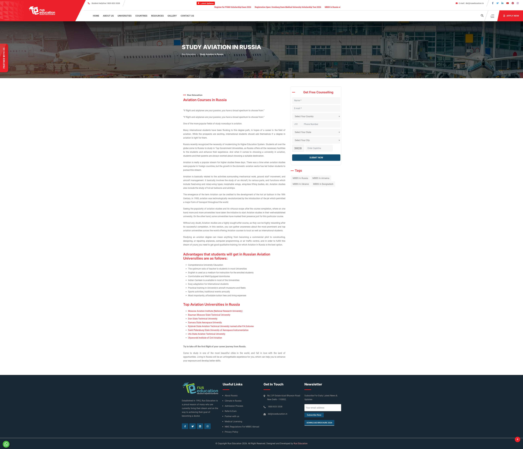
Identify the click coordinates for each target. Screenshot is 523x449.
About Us (108, 15)
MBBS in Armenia (320, 178)
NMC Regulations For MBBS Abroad (242, 426)
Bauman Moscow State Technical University (209, 315)
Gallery (172, 15)
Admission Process (234, 406)
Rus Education (301, 443)
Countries (141, 15)
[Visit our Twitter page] (497, 3)
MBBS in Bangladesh (323, 184)
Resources (157, 15)
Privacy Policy (231, 432)
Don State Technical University (202, 318)
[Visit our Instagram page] (518, 3)
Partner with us (232, 416)
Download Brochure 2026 (319, 423)
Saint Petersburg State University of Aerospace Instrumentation (218, 330)
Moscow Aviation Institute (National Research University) (215, 311)
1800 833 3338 (275, 406)
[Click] (492, 15)
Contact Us (187, 15)
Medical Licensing (233, 421)
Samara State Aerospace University (205, 322)
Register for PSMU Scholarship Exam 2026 (206, 7)
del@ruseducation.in (471, 3)
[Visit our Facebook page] (492, 3)
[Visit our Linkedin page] (502, 3)
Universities (125, 15)
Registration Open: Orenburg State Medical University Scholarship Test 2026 (261, 7)
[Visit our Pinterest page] (513, 3)
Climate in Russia (233, 400)
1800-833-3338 (106, 3)
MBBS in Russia (300, 178)
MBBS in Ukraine (301, 184)
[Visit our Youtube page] (507, 3)
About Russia (231, 395)
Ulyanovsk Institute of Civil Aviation (205, 337)
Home (96, 15)
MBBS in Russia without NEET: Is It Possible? (317, 7)
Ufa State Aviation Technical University (206, 334)
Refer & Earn (231, 411)
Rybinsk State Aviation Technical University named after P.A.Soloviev (221, 326)
